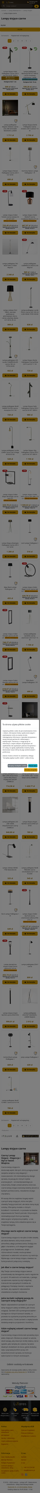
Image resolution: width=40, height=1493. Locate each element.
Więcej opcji (33, 766)
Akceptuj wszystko (31, 770)
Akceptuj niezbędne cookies (17, 766)
